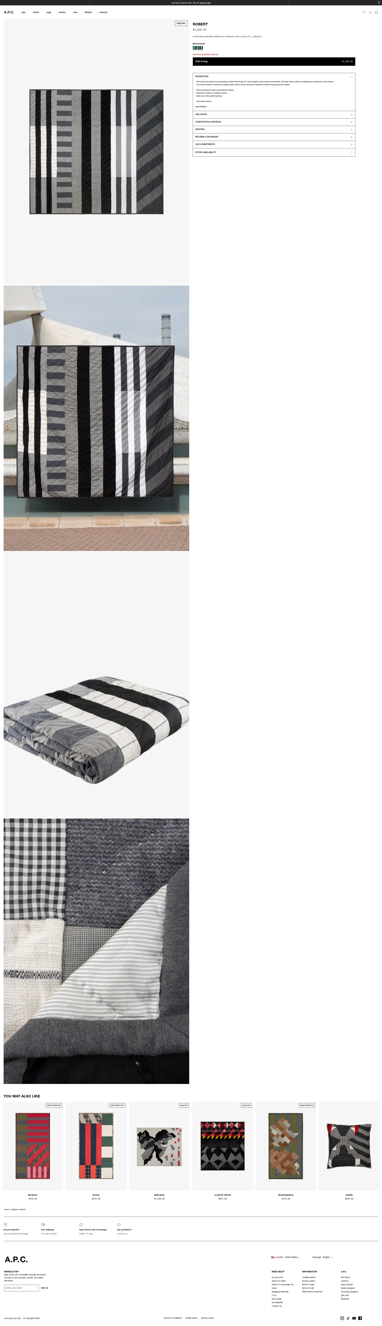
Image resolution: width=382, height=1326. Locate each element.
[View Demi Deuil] (159, 1146)
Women (203, 3)
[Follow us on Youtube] (354, 1318)
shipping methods (280, 1292)
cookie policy (191, 1318)
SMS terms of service (312, 1292)
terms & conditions (173, 1318)
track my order (279, 1281)
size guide (276, 1299)
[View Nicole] (96, 1146)
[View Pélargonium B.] (285, 1146)
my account (277, 1278)
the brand (345, 1278)
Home (6, 1210)
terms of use (308, 1288)
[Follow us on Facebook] (360, 1318)
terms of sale (308, 1285)
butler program (348, 1288)
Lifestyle (14, 1210)
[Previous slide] (5, 1146)
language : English (321, 1257)
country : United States (287, 1257)
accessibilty (277, 1303)
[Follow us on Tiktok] (348, 1318)
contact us (277, 1306)
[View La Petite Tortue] (222, 1146)
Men (209, 3)
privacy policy (308, 1281)
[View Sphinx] (349, 1146)
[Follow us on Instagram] (342, 1318)
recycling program (349, 1292)
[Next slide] (377, 1146)
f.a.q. (274, 1295)
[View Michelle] (32, 1146)
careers (344, 1281)
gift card (345, 1295)
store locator (347, 1285)
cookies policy (309, 1278)
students (345, 1299)
